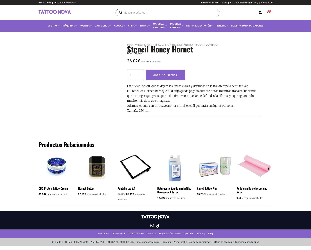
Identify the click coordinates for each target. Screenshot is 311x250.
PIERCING (221, 25)
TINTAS (144, 25)
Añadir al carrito (165, 75)
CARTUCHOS (102, 25)
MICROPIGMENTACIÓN (198, 25)
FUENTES (85, 25)
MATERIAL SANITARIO (159, 26)
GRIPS (131, 25)
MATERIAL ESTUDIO (175, 26)
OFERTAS (53, 25)
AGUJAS (118, 25)
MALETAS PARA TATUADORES (247, 25)
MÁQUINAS (69, 25)
